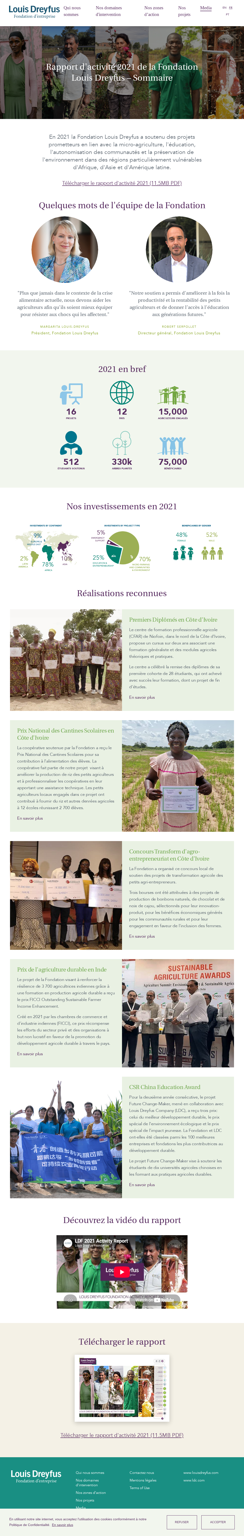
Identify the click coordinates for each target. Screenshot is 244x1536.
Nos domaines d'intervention (109, 11)
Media (206, 7)
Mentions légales (143, 1480)
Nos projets (184, 11)
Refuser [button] (182, 1522)
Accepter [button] (218, 1522)
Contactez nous (142, 1472)
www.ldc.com (194, 1480)
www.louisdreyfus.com (201, 1472)
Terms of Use (140, 1488)
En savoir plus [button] (62, 1525)
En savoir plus (142, 697)
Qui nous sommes (72, 11)
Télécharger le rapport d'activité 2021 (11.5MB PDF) (122, 183)
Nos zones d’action (153, 11)
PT (227, 14)
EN (224, 8)
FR (230, 8)
